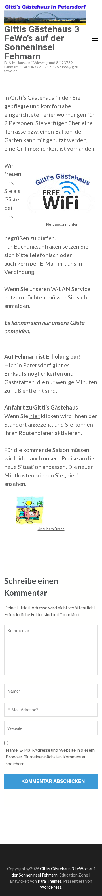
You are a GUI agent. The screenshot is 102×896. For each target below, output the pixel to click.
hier (34, 415)
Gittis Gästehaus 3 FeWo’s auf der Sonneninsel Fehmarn (41, 43)
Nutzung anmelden (62, 224)
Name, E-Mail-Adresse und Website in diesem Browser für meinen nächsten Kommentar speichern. (50, 756)
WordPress (50, 887)
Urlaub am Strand (51, 529)
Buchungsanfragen (38, 246)
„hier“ (71, 475)
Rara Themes (49, 881)
